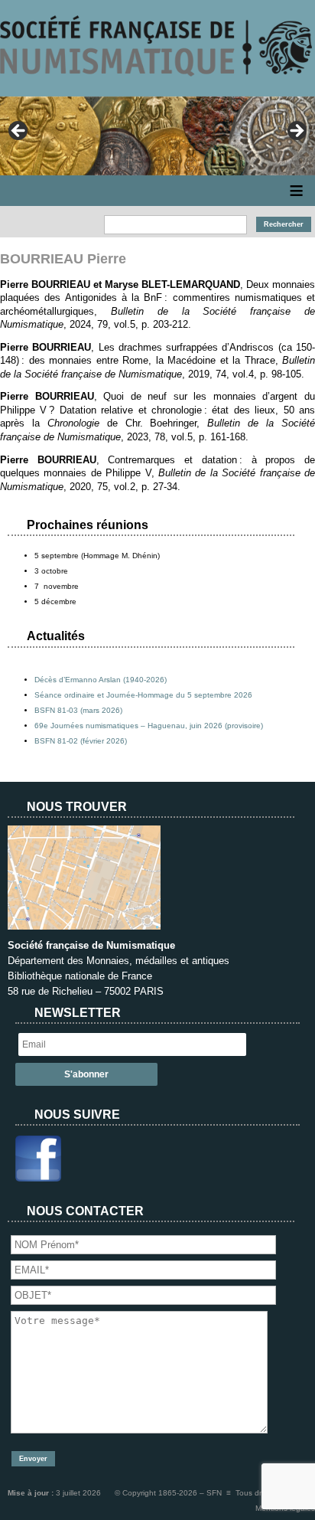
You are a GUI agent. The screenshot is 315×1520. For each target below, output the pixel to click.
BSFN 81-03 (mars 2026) (78, 710)
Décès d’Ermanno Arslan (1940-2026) (100, 679)
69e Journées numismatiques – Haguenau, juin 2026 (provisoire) (148, 725)
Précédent (19, 131)
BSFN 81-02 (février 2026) (80, 741)
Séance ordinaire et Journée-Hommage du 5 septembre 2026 (143, 695)
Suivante (295, 131)
